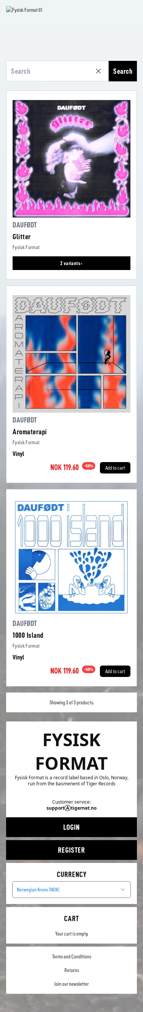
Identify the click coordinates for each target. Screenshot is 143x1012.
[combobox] (71, 889)
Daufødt (25, 225)
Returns (71, 970)
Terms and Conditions (71, 956)
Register (71, 850)
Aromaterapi (30, 431)
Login (71, 827)
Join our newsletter (71, 984)
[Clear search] (100, 71)
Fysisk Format (26, 247)
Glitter (22, 236)
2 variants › (71, 263)
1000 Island (28, 635)
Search (122, 71)
